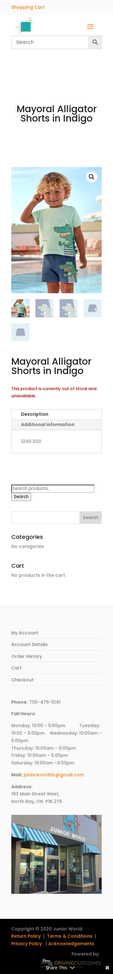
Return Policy (26, 936)
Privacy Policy (26, 943)
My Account (24, 633)
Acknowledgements (71, 943)
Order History (26, 656)
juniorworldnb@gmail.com (54, 775)
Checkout (22, 680)
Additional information (47, 424)
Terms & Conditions (69, 936)
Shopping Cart (28, 7)
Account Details (29, 644)
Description (34, 414)
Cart (16, 668)
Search (21, 497)
